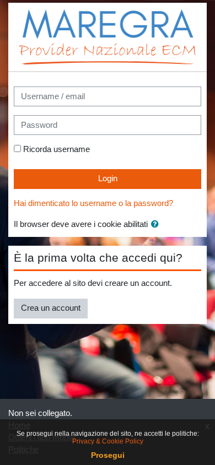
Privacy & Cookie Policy (107, 441)
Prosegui (108, 455)
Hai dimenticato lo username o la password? (93, 203)
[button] (157, 224)
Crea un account (50, 308)
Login (107, 178)
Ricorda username (56, 149)
